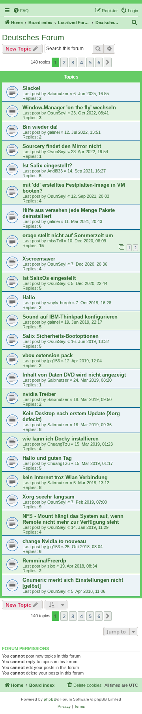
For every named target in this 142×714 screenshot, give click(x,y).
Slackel (31, 88)
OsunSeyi (56, 113)
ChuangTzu (58, 444)
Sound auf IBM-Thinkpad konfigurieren (70, 317)
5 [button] (90, 62)
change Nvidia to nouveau (54, 541)
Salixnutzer (58, 93)
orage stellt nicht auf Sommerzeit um (67, 235)
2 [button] (64, 62)
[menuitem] (21, 10)
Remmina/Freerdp (44, 561)
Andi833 (55, 171)
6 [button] (98, 62)
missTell (55, 240)
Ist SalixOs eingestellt (49, 278)
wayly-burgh (59, 302)
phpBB (50, 699)
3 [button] (72, 62)
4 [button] (81, 62)
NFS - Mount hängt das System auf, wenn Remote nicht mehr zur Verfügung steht (72, 519)
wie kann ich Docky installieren (60, 439)
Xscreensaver (38, 259)
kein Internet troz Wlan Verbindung (65, 477)
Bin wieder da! (40, 127)
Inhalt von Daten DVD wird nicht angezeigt (74, 375)
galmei (53, 132)
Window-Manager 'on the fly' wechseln (69, 108)
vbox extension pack (47, 355)
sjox (51, 566)
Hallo (28, 297)
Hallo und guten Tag (47, 458)
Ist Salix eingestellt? (47, 166)
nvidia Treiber (39, 394)
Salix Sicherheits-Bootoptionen (60, 336)
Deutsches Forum (33, 37)
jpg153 (53, 360)
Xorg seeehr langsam (48, 497)
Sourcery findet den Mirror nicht (61, 146)
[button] (108, 62)
